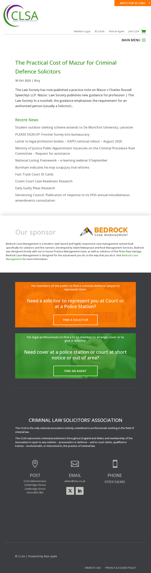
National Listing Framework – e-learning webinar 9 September (61, 160)
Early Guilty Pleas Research (35, 188)
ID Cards (100, 31)
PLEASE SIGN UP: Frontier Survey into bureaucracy (52, 134)
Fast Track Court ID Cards (34, 174)
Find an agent (75, 371)
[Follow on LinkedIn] (80, 491)
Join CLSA (134, 31)
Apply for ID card (132, 3)
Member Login (82, 31)
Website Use (93, 567)
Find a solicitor (75, 320)
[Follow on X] (70, 491)
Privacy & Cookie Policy (120, 567)
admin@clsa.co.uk (74, 481)
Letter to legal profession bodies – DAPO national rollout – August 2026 (68, 141)
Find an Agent (116, 31)
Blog (37, 80)
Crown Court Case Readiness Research (44, 181)
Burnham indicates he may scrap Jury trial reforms (52, 167)
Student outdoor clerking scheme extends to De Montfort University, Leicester (74, 127)
